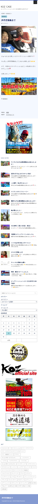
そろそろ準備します (17, 252)
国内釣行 (5, 98)
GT (10, 448)
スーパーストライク (7, 470)
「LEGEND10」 (25, 457)
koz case (6, 6)
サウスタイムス (6, 467)
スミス (34, 467)
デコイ (22, 473)
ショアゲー (21, 467)
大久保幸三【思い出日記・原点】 (21, 225)
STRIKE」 (17, 454)
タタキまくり (10, 114)
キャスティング (21, 464)
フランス (4, 479)
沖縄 (16, 486)
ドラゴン (28, 473)
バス (13, 476)
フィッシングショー (30, 476)
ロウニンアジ (15, 483)
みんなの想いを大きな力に (8, 464)
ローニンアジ (24, 483)
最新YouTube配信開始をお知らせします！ (23, 201)
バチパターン (19, 476)
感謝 (7, 112)
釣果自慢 (4, 489)
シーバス (28, 467)
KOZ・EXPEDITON (27, 448)
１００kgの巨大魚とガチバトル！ (21, 243)
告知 (35, 483)
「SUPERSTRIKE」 (13, 460)
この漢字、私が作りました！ (19, 183)
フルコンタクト (12, 479)
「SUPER (4, 460)
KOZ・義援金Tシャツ (7, 454)
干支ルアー (4, 486)
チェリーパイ (15, 473)
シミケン (14, 467)
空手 (20, 486)
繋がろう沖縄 (26, 486)
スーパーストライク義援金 (21, 470)
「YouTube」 (24, 460)
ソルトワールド (6, 473)
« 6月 (8, 340)
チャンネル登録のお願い (18, 262)
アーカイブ (4, 308)
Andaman (4, 448)
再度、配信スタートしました (19, 272)
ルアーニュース (6, 483)
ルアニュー (29, 479)
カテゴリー (4, 299)
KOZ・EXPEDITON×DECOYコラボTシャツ (13, 451)
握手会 (11, 486)
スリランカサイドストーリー (19, 191)
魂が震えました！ (16, 210)
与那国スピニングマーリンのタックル (22, 234)
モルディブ (21, 479)
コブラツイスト (31, 464)
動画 (30, 483)
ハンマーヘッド (6, 476)
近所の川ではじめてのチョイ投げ (21, 173)
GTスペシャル (16, 448)
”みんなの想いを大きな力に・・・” (10, 457)
